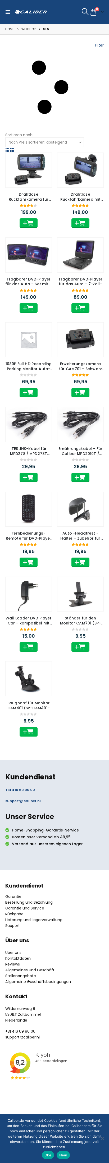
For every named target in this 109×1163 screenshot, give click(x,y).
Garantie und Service (24, 908)
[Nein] (102, 1138)
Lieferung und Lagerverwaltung (33, 919)
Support (12, 925)
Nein (63, 1155)
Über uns (13, 952)
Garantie (13, 896)
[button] (9, 11)
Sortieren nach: (19, 134)
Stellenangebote (20, 975)
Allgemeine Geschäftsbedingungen (38, 981)
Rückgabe (14, 914)
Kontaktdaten (18, 958)
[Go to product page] (29, 170)
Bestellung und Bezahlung (29, 902)
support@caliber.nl (23, 800)
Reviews (12, 964)
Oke (47, 1155)
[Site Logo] (30, 12)
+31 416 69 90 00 (20, 789)
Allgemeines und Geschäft (29, 970)
